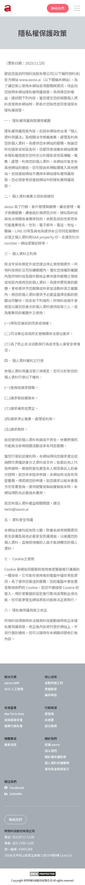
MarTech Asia (14, 714)
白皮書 (49, 720)
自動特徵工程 (54, 683)
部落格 (49, 714)
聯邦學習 (51, 695)
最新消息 (10, 744)
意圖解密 (51, 689)
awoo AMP (12, 683)
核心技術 (51, 677)
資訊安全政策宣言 (57, 769)
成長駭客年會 (13, 720)
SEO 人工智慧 (13, 689)
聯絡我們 (57, 8)
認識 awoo (52, 744)
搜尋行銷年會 (13, 726)
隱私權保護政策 (55, 757)
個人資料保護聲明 (57, 763)
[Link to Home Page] (7, 8)
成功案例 (51, 726)
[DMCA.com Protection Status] (42, 874)
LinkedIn (16, 794)
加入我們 (51, 750)
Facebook (17, 787)
